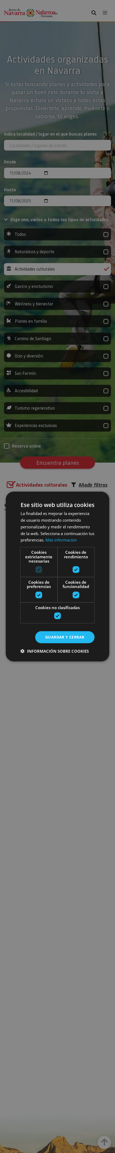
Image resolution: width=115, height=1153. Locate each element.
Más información (61, 540)
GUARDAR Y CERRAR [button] (64, 637)
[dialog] (57, 576)
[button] (55, 650)
